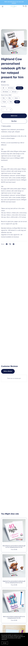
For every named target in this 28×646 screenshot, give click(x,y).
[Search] (23, 6)
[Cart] (26, 6)
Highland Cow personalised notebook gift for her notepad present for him (14, 581)
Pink (11, 101)
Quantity (3, 106)
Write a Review (8, 371)
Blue (10, 98)
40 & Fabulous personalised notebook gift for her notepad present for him (14, 546)
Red (4, 98)
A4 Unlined (5, 91)
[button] (2, 44)
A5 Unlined (10, 88)
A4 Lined (14, 91)
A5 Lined (19, 88)
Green (16, 98)
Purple (4, 101)
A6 (3, 88)
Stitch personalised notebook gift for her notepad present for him (14, 617)
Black (17, 101)
